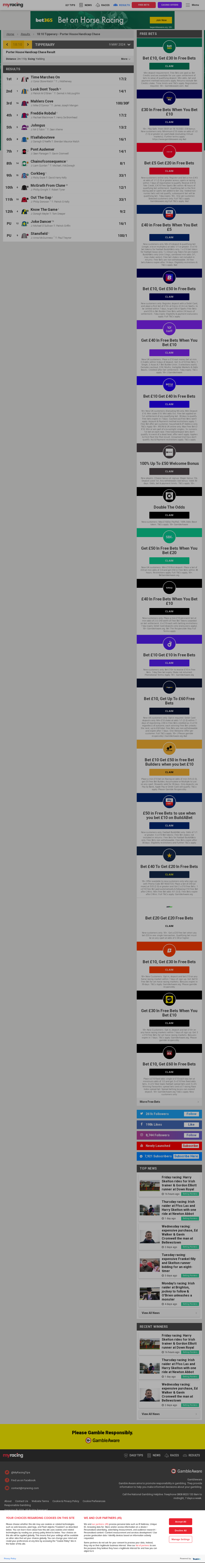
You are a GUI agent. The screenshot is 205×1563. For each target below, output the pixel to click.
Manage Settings (181, 1539)
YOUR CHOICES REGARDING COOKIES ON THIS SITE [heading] (40, 1518)
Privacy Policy (10, 1558)
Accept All (180, 1521)
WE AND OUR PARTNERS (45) (103, 1518)
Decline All (181, 1530)
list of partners (142, 1545)
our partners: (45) (100, 1524)
